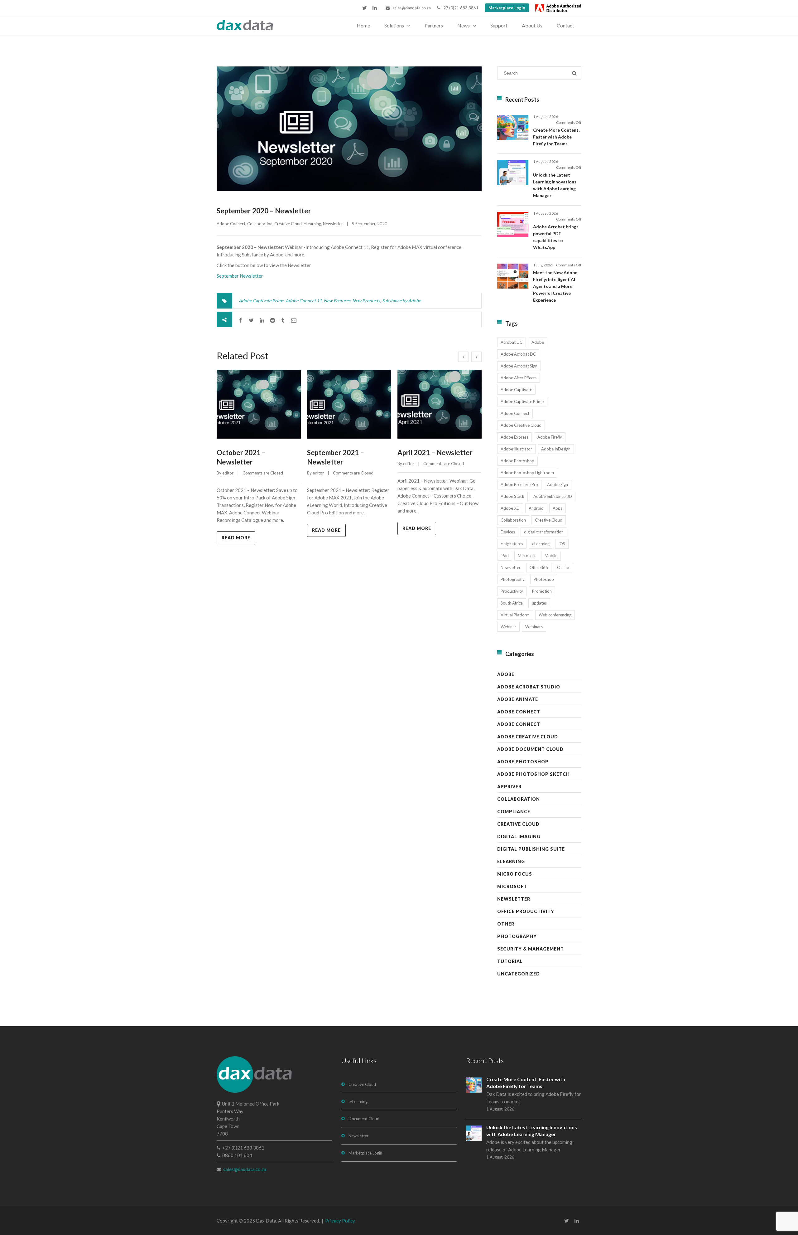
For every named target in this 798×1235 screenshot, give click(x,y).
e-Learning (358, 1101)
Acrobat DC (511, 342)
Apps (557, 508)
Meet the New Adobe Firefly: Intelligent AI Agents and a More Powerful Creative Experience (555, 286)
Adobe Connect (231, 223)
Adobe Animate (517, 699)
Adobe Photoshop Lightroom (527, 472)
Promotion (542, 591)
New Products (366, 300)
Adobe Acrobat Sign (519, 365)
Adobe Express (514, 437)
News (463, 25)
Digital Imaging (519, 836)
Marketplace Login (506, 7)
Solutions (394, 25)
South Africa (512, 602)
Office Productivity (525, 911)
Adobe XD (510, 508)
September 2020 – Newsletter (264, 211)
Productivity (512, 591)
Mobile (551, 555)
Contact (565, 25)
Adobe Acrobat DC (518, 354)
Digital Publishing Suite (531, 849)
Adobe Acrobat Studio (528, 686)
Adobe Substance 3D (552, 496)
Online (563, 567)
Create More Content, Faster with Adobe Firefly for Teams (556, 136)
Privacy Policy (340, 1220)
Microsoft (527, 555)
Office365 (539, 567)
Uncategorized (518, 973)
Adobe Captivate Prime (261, 300)
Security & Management (530, 948)
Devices (508, 531)
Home (363, 25)
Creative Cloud (288, 223)
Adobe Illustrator (516, 448)
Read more (236, 537)
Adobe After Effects (518, 377)
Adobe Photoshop (517, 460)
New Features (337, 300)
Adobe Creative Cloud (521, 425)
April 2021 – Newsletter (435, 452)
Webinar (508, 626)
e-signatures (512, 543)
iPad (505, 555)
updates (539, 602)
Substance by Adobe (401, 300)
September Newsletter (240, 276)
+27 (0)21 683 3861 (459, 7)
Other (505, 923)
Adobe (537, 342)
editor (227, 472)
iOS (562, 543)
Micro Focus (514, 874)
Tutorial (510, 961)
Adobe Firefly (549, 437)
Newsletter (333, 223)
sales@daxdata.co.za (410, 7)
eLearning (312, 223)
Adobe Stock (512, 496)
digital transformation (544, 531)
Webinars (534, 626)
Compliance (513, 811)
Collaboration (259, 223)
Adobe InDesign (555, 448)
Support (498, 25)
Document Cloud (364, 1118)
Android (536, 508)
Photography (513, 579)
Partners (434, 25)
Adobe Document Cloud (530, 749)
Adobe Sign (557, 484)
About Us (532, 25)
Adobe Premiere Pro (519, 484)
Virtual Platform (515, 614)
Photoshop (544, 579)
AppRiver (509, 786)
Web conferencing (555, 614)
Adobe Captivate (516, 389)
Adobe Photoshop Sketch (533, 774)
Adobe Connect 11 (304, 300)
